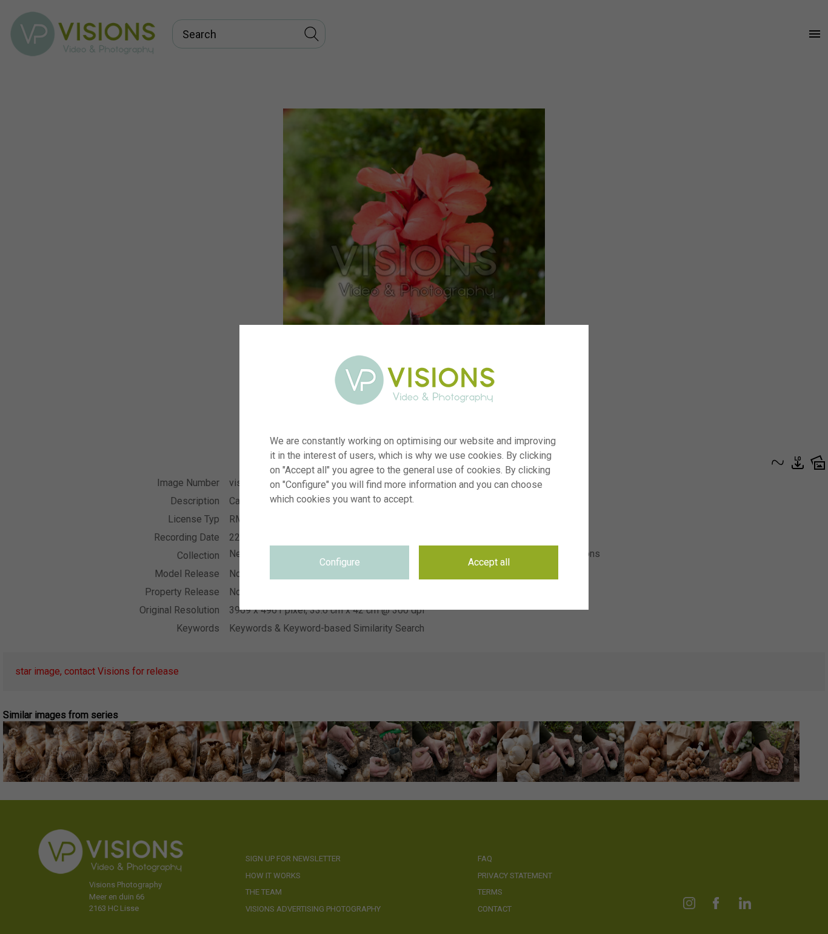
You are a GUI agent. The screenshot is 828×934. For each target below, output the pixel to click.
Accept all (489, 562)
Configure (339, 562)
